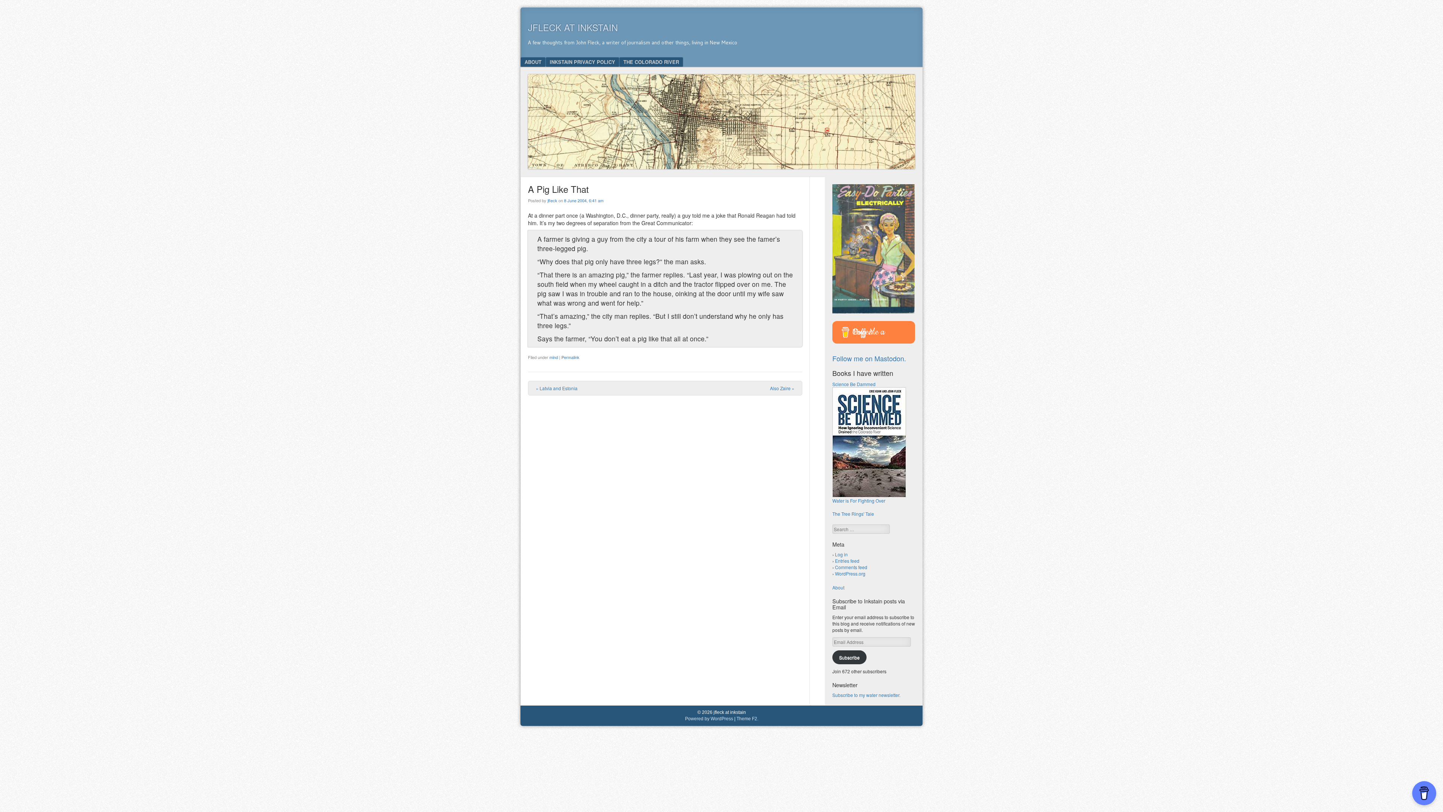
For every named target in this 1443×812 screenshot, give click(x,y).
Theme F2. (747, 718)
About (533, 61)
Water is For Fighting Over (858, 500)
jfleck (552, 200)
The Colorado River (651, 61)
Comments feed (851, 567)
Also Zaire (782, 388)
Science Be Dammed (854, 384)
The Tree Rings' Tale (853, 514)
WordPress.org (850, 573)
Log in (841, 554)
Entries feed (847, 560)
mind (553, 357)
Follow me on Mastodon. (869, 358)
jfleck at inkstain (573, 27)
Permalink (570, 357)
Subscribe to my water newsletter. (866, 695)
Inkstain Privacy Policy (582, 61)
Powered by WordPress (709, 718)
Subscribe (849, 657)
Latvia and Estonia (557, 388)
